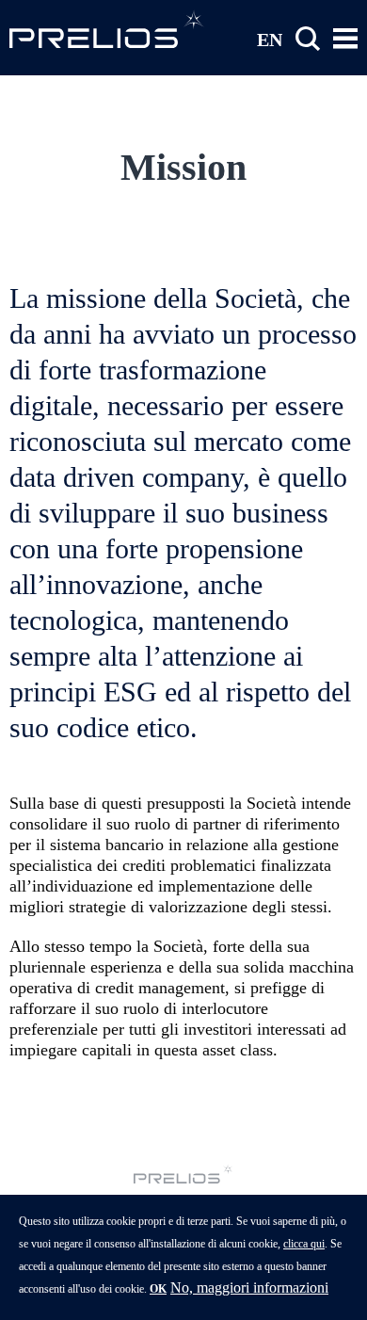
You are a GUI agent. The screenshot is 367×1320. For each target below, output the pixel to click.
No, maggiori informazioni (249, 1288)
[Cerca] (307, 39)
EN (269, 38)
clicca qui (304, 1243)
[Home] (107, 28)
